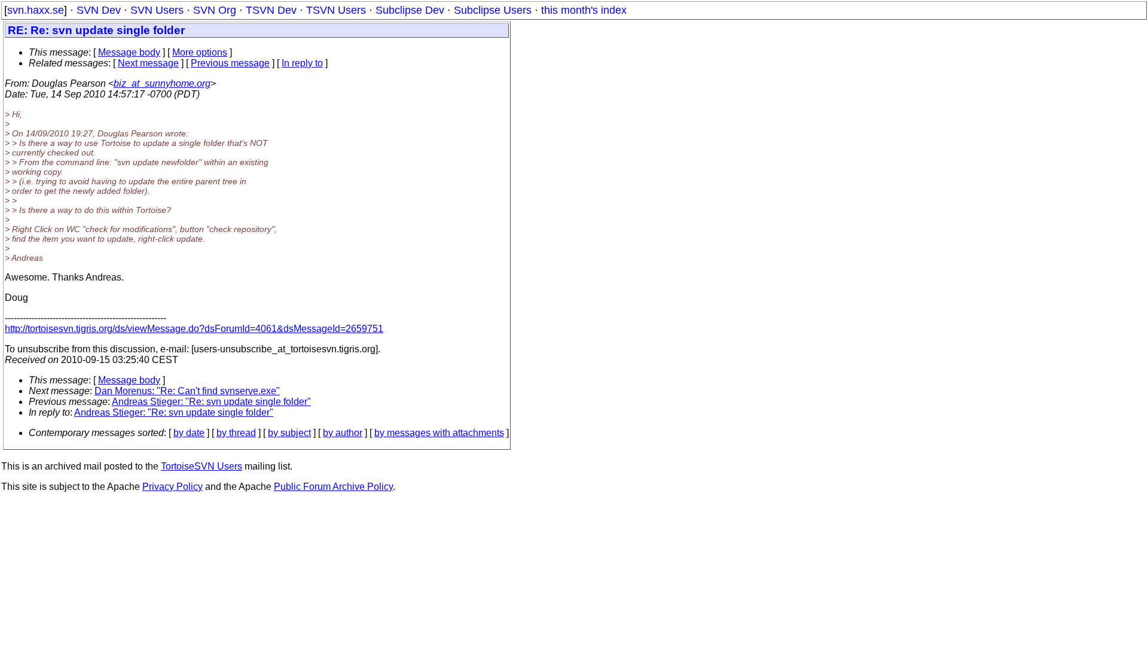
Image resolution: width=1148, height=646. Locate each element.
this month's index (584, 10)
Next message (148, 63)
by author (342, 433)
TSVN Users (336, 10)
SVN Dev (99, 10)
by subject (289, 433)
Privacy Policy (172, 487)
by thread (236, 433)
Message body (129, 52)
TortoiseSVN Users (201, 466)
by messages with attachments (439, 433)
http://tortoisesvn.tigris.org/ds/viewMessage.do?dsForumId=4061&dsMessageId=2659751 (194, 329)
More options (199, 52)
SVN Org (214, 10)
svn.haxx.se (35, 10)
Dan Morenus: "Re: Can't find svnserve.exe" (187, 391)
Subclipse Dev (409, 10)
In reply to (302, 63)
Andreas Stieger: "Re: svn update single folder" (211, 402)
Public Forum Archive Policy (333, 487)
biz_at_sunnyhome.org (162, 83)
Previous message (230, 63)
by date (188, 433)
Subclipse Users (493, 10)
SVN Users (157, 10)
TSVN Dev (271, 10)
